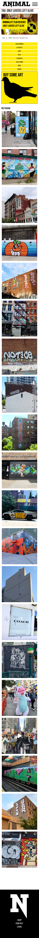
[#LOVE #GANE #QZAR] (19, 319)
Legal (19, 926)
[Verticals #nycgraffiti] (19, 281)
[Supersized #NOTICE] (19, 357)
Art (19, 51)
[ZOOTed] (19, 584)
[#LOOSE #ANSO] (19, 205)
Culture (19, 62)
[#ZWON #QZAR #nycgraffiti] (19, 812)
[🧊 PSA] (19, 622)
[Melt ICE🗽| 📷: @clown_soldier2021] (19, 660)
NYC (19, 55)
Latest (19, 47)
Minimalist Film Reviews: (14, 24)
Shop (19, 69)
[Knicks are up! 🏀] (19, 546)
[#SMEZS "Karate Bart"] (19, 470)
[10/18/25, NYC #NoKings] (19, 698)
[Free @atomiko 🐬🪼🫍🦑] (19, 243)
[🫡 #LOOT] (19, 508)
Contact (19, 923)
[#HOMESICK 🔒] (19, 395)
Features (19, 44)
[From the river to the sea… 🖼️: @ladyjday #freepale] (19, 167)
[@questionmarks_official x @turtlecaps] (19, 129)
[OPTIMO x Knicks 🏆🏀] (19, 432)
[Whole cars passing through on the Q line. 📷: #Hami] (19, 774)
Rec (19, 65)
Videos (19, 58)
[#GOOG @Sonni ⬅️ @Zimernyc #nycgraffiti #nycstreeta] (19, 850)
